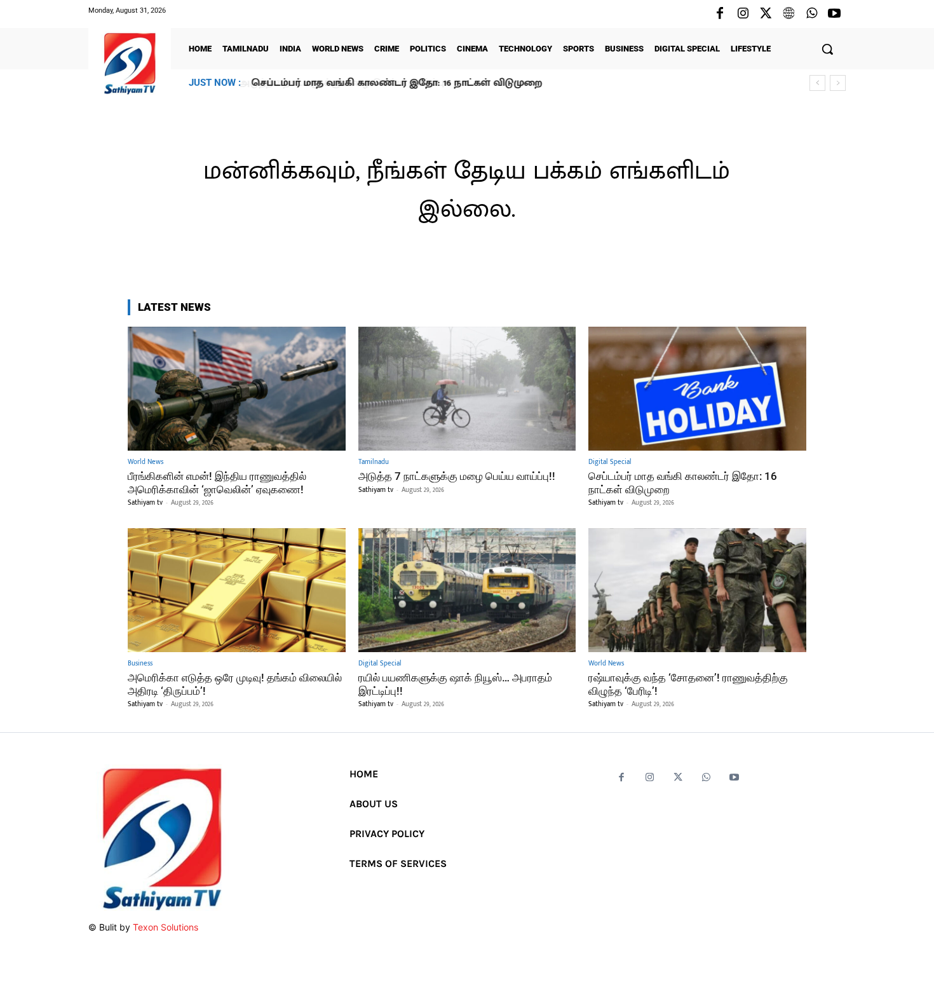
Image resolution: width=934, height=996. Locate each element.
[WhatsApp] (811, 14)
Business (140, 663)
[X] (765, 14)
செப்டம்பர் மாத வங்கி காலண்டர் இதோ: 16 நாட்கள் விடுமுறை (395, 83)
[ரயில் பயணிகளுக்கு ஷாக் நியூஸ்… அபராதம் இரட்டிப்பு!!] (467, 590)
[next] (838, 83)
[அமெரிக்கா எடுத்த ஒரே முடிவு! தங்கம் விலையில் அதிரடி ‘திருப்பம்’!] (237, 590)
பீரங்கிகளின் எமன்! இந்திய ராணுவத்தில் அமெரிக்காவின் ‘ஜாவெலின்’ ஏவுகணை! (217, 482)
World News (145, 462)
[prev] (817, 83)
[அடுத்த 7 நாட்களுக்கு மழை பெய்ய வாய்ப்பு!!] (467, 389)
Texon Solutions (165, 927)
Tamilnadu (373, 462)
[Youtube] (834, 14)
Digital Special (610, 462)
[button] (827, 49)
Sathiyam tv (145, 502)
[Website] (788, 14)
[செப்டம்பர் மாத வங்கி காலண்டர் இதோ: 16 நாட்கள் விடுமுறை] (697, 389)
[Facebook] (719, 14)
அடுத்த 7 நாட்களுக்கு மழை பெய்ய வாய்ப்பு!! (456, 476)
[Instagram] (742, 14)
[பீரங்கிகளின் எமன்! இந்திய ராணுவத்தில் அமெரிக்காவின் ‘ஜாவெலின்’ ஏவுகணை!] (237, 389)
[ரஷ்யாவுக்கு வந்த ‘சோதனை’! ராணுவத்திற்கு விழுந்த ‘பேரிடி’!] (697, 590)
